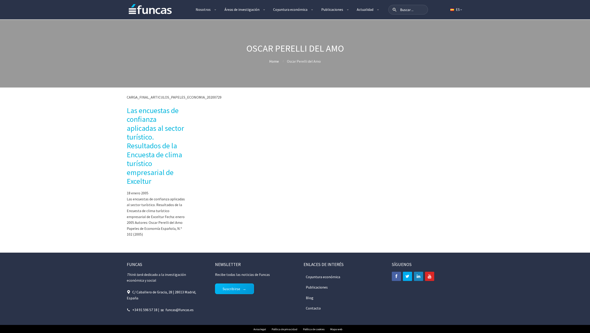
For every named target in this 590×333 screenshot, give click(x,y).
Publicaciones (332, 9)
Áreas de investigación (242, 9)
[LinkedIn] (418, 276)
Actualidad (365, 9)
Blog (309, 297)
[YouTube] (429, 276)
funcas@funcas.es (179, 309)
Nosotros (203, 9)
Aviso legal (260, 329)
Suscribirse (231, 288)
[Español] (455, 10)
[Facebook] (396, 276)
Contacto (313, 308)
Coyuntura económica (290, 9)
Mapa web (336, 329)
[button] (394, 10)
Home (274, 61)
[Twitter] (407, 276)
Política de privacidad (284, 329)
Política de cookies (313, 329)
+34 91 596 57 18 (144, 309)
